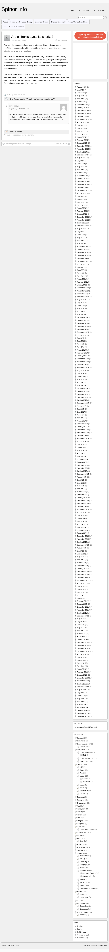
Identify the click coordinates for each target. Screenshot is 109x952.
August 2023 (81, 193)
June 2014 (81, 518)
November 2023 (83, 184)
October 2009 (82, 684)
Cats (81, 841)
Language (81, 824)
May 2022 (80, 238)
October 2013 (82, 542)
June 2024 (81, 164)
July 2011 (80, 622)
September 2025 (83, 119)
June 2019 (81, 341)
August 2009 (81, 690)
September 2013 (83, 545)
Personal (80, 835)
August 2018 (81, 371)
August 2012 (81, 583)
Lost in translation (60, 144)
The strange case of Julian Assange (18, 144)
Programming (82, 847)
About (5, 22)
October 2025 (82, 117)
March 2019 (81, 350)
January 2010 (82, 675)
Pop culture (84, 791)
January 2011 (82, 640)
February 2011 (82, 637)
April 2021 (81, 276)
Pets (78, 838)
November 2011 (83, 610)
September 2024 (83, 155)
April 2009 (81, 702)
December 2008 (83, 713)
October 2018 (82, 365)
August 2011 (81, 619)
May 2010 (80, 663)
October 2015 (82, 471)
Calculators (84, 906)
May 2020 (80, 309)
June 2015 (81, 483)
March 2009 (81, 705)
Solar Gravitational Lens (78, 22)
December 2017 (83, 394)
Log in (79, 929)
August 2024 (81, 158)
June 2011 (81, 625)
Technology (81, 903)
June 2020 (81, 306)
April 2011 (80, 631)
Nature (82, 879)
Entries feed (81, 932)
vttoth (15, 95)
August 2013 (81, 548)
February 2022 (82, 247)
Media (82, 776)
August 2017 (81, 406)
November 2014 (83, 504)
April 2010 (81, 666)
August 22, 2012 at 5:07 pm (19, 109)
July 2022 (80, 232)
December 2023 (83, 181)
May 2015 (80, 486)
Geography (84, 865)
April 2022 (81, 241)
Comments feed (83, 935)
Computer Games (86, 752)
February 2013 (82, 566)
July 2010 (80, 657)
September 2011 (83, 616)
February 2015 (82, 495)
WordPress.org (82, 938)
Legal (79, 827)
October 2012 (82, 577)
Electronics (84, 909)
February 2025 (82, 140)
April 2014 (81, 524)
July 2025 (80, 125)
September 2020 (83, 297)
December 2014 (83, 501)
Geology (83, 868)
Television (86, 781)
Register (80, 926)
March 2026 (81, 102)
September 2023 (83, 190)
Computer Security (86, 758)
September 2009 (83, 687)
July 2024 (80, 161)
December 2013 (83, 536)
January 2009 (82, 710)
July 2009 (80, 693)
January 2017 (82, 427)
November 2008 (83, 716)
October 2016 (82, 436)
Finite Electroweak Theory (21, 22)
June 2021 (81, 270)
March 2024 (81, 173)
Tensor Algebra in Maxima (13, 27)
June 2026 (81, 93)
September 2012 (83, 580)
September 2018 (83, 368)
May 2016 (80, 450)
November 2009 (83, 681)
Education (17, 40)
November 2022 (83, 220)
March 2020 (81, 314)
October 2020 (82, 294)
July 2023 (80, 196)
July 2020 (80, 303)
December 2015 (83, 465)
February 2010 (82, 672)
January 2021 (82, 285)
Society (79, 892)
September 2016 (83, 439)
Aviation (83, 915)
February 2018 (82, 388)
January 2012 (82, 604)
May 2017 (80, 415)
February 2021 (82, 282)
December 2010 (83, 642)
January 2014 (82, 533)
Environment (81, 803)
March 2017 (81, 421)
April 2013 (81, 560)
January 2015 (82, 498)
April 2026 (81, 99)
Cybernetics (84, 761)
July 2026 (80, 90)
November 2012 (83, 574)
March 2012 (81, 598)
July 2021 (80, 267)
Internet (82, 746)
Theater (82, 794)
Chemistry (83, 862)
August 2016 (81, 442)
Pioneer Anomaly (58, 22)
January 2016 (82, 462)
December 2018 (83, 359)
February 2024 (82, 176)
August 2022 (81, 229)
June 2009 (81, 696)
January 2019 (82, 356)
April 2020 (81, 311)
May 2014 (80, 521)
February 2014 (82, 530)
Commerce (81, 741)
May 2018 (80, 380)
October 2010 (82, 648)
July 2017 (80, 409)
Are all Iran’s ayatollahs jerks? (32, 36)
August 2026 (81, 87)
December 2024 (83, 146)
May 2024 (80, 167)
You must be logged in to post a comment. (19, 135)
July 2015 (80, 480)
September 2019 (83, 332)
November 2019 (83, 326)
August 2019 (81, 335)
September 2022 (83, 226)
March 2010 (81, 669)
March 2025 (81, 137)
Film (81, 773)
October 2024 (82, 152)
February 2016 (82, 459)
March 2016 (81, 456)
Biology (82, 859)
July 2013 (80, 551)
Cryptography (87, 876)
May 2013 (80, 557)
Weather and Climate (87, 888)
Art (81, 767)
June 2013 (81, 554)
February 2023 (82, 211)
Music (82, 785)
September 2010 (83, 651)
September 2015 (83, 474)
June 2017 (81, 412)
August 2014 (81, 512)
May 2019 (80, 344)
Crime (82, 894)
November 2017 (83, 397)
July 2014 (80, 515)
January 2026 (82, 108)
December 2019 (83, 323)
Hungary (80, 821)
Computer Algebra (89, 873)
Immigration (84, 897)
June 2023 (81, 199)
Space (82, 885)
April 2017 (81, 418)
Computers (81, 750)
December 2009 (83, 678)
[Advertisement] (90, 60)
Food (79, 806)
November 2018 (83, 362)
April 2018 (81, 382)
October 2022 (82, 223)
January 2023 (82, 214)
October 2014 (82, 506)
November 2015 (83, 468)
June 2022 (81, 235)
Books (82, 770)
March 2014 (81, 527)
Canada (80, 738)
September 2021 (83, 261)
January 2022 (82, 249)
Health (79, 812)
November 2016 (83, 433)
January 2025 (82, 143)
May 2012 (80, 592)
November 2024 (83, 149)
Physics (82, 882)
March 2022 (81, 243)
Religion (80, 850)
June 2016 (81, 447)
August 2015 (81, 477)
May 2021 (80, 273)
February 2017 (82, 424)
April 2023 (81, 205)
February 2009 (82, 707)
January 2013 (82, 569)
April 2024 (81, 170)
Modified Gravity (41, 22)
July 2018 (80, 374)
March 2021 (81, 279)
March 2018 (81, 385)
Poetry (82, 788)
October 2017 (82, 400)
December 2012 (83, 572)
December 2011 (83, 607)
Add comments (63, 40)
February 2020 (82, 317)
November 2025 (83, 113)
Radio (84, 779)
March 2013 (81, 563)
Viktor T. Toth (15, 945)
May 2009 (80, 699)
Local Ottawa (82, 833)
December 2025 (83, 111)
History (79, 815)
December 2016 (83, 430)
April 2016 (81, 453)
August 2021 (81, 264)
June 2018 (81, 377)
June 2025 (81, 128)
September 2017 (83, 403)
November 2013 (83, 539)
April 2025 (81, 134)
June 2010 (81, 660)
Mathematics (84, 870)
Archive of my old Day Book (87, 727)
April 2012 (81, 595)
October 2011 (82, 613)
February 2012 (82, 601)
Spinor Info (14, 9)
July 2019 (80, 338)
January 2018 (82, 391)
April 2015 (81, 489)
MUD (84, 755)
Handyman (81, 809)
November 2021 (83, 255)
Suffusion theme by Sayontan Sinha (95, 945)
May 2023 (80, 202)
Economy (80, 797)
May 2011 (80, 628)
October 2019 (82, 329)
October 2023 (82, 187)
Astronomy (83, 856)
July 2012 (80, 586)
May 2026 (80, 96)
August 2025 (81, 122)
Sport (79, 900)
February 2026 (82, 105)
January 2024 (82, 179)
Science (80, 853)
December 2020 (83, 288)
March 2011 (81, 634)
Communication (83, 744)
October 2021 (82, 258)
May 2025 (80, 131)
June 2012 (81, 589)
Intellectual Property (87, 829)
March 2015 (81, 492)
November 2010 (83, 645)
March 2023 (81, 208)
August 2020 (81, 300)
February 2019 (82, 353)
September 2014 (83, 510)
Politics (24, 40)
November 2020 (83, 291)
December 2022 (83, 217)
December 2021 (83, 252)
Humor (79, 818)
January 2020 (82, 320)
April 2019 (81, 347)
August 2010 (81, 654)
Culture (79, 765)
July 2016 (80, 444)
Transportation (82, 912)
